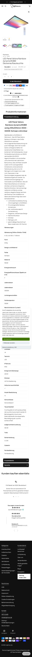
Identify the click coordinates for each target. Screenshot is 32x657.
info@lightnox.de (7, 617)
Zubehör (4, 555)
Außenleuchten (6, 552)
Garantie (7, 465)
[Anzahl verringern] (5, 76)
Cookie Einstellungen (8, 599)
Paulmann (6, 54)
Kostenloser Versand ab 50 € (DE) (13, 69)
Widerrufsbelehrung (8, 596)
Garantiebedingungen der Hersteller (8, 572)
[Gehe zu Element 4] (20, 46)
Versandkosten (22, 560)
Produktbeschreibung (11, 117)
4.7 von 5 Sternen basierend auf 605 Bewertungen (15, 95)
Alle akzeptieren (7, 339)
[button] (15, 530)
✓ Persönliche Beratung (10, 101)
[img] (16, 508)
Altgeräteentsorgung (8, 605)
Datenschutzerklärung (8, 347)
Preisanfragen (6, 567)
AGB (15, 347)
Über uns (20, 557)
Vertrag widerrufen (22, 576)
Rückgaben (21, 572)
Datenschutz (5, 590)
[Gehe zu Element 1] (5, 46)
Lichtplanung (6, 564)
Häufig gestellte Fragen (22, 564)
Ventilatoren (5, 561)
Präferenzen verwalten (9, 343)
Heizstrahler (5, 558)
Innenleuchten (6, 549)
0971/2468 (5, 614)
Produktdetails (9, 460)
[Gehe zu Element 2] (10, 46)
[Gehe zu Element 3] (15, 46)
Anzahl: (5, 74)
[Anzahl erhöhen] (11, 76)
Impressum (5, 593)
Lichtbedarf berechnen (21, 550)
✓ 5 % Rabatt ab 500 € (16, 2)
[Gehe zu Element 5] (25, 46)
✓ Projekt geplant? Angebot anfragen (14, 105)
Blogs (19, 569)
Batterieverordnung (8, 602)
